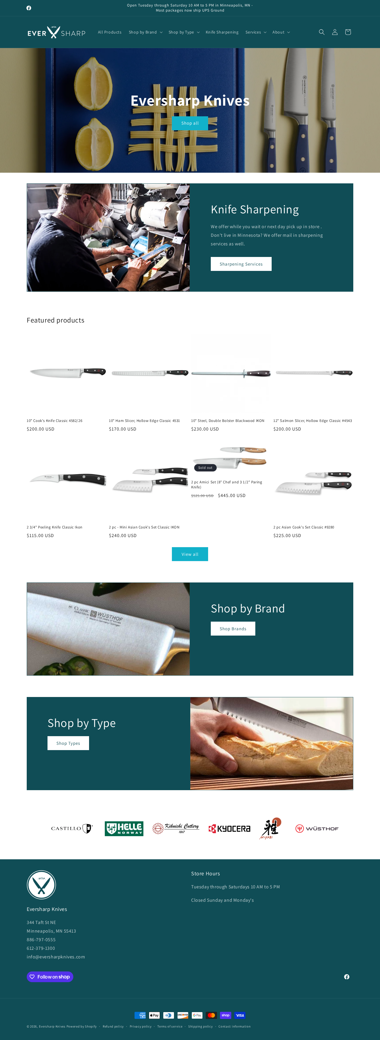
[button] (145, 32)
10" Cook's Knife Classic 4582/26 (54, 420)
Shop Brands (233, 628)
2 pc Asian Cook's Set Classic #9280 (303, 527)
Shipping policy (200, 1026)
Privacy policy (141, 1026)
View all (190, 554)
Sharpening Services (241, 264)
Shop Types (68, 743)
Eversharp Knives (52, 1026)
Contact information (234, 1026)
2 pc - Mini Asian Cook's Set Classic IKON (144, 527)
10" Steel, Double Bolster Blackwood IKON (228, 420)
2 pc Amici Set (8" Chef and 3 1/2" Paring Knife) (226, 485)
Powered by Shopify (81, 1026)
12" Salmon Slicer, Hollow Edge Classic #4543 (312, 420)
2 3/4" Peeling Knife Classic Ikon (55, 527)
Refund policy (113, 1026)
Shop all (190, 123)
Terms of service (169, 1026)
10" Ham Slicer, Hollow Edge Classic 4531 (144, 420)
